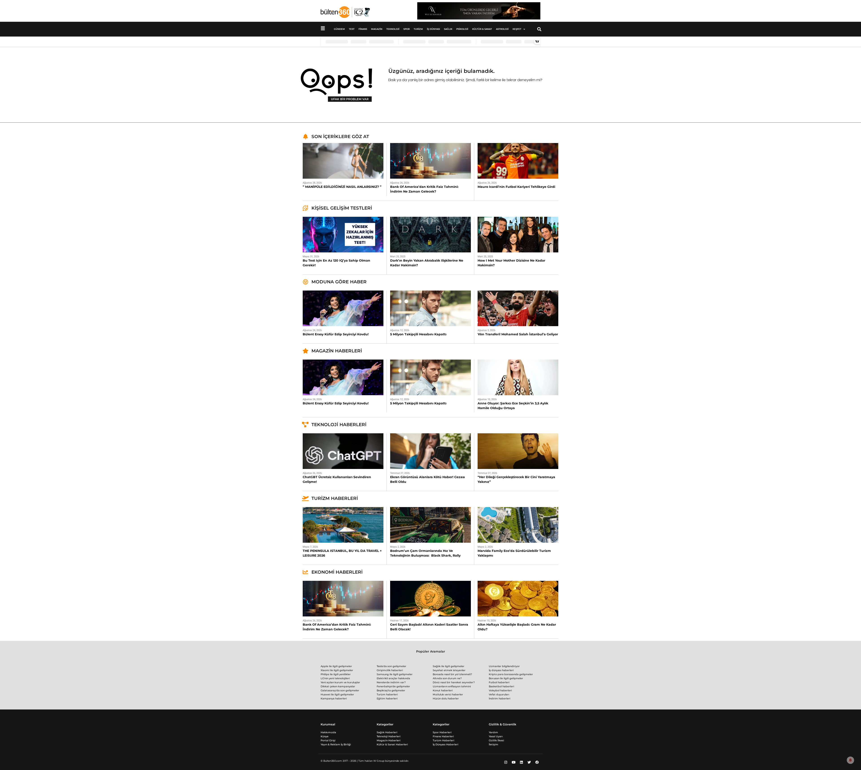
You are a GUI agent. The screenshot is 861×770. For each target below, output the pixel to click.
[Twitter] (529, 762)
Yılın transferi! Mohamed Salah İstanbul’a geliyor (518, 334)
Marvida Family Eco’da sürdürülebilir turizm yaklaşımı (514, 553)
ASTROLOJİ (502, 29)
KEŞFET (517, 29)
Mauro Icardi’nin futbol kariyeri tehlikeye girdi (516, 187)
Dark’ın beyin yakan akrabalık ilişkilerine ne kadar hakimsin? (426, 262)
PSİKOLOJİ (462, 29)
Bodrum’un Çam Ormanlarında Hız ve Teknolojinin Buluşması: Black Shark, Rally (425, 553)
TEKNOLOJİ (392, 29)
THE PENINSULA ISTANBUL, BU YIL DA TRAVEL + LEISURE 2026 (342, 553)
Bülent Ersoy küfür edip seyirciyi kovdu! (336, 334)
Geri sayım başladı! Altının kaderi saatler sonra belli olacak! (429, 627)
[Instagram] (505, 762)
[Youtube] (513, 762)
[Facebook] (537, 762)
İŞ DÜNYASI (433, 29)
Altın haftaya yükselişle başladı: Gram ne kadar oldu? (517, 627)
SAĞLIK (448, 29)
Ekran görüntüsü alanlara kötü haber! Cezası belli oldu (427, 479)
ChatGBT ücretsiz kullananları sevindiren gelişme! (337, 479)
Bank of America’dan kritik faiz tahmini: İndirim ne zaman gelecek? (424, 189)
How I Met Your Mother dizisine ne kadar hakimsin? (511, 262)
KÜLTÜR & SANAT (482, 29)
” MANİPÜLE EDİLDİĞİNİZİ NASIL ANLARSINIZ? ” (342, 187)
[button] (539, 29)
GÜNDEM (339, 29)
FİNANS (363, 29)
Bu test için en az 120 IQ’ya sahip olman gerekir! (336, 262)
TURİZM (418, 29)
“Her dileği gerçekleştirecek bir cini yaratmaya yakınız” (516, 479)
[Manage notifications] (850, 760)
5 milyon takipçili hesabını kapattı (418, 334)
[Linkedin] (521, 762)
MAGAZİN (376, 29)
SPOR (406, 29)
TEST (351, 29)
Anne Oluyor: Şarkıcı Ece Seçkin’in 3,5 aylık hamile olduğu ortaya (513, 405)
